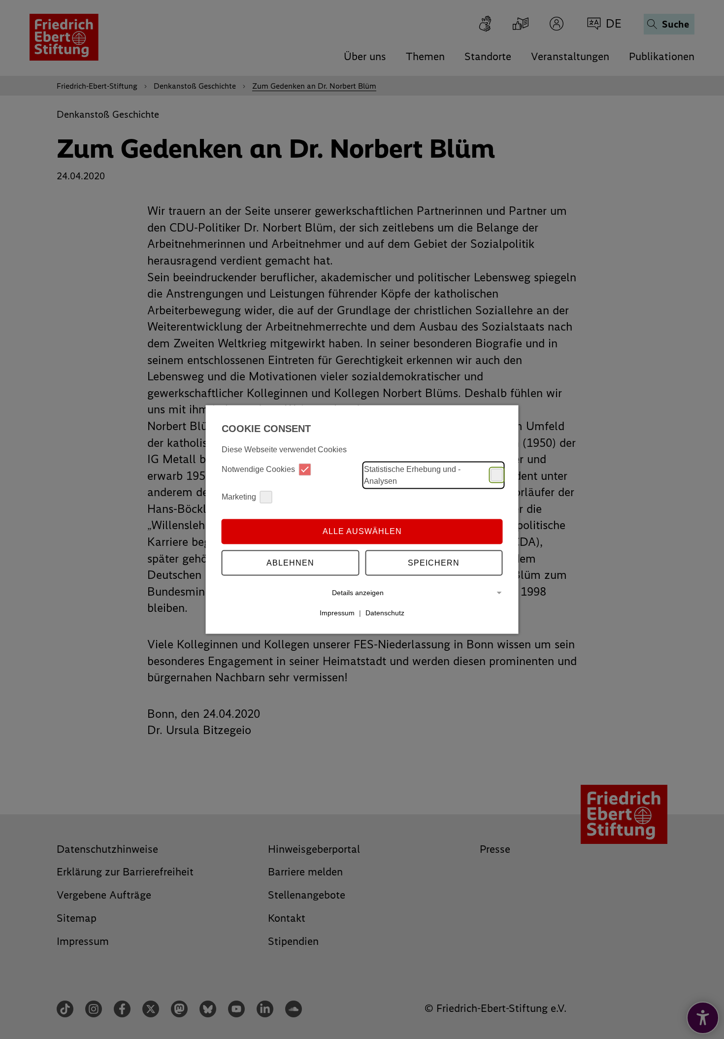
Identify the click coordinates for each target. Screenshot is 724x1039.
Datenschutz (384, 613)
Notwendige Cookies (258, 469)
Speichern (434, 563)
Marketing (239, 497)
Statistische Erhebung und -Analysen (412, 475)
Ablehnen (290, 563)
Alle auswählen (362, 531)
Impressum (337, 613)
